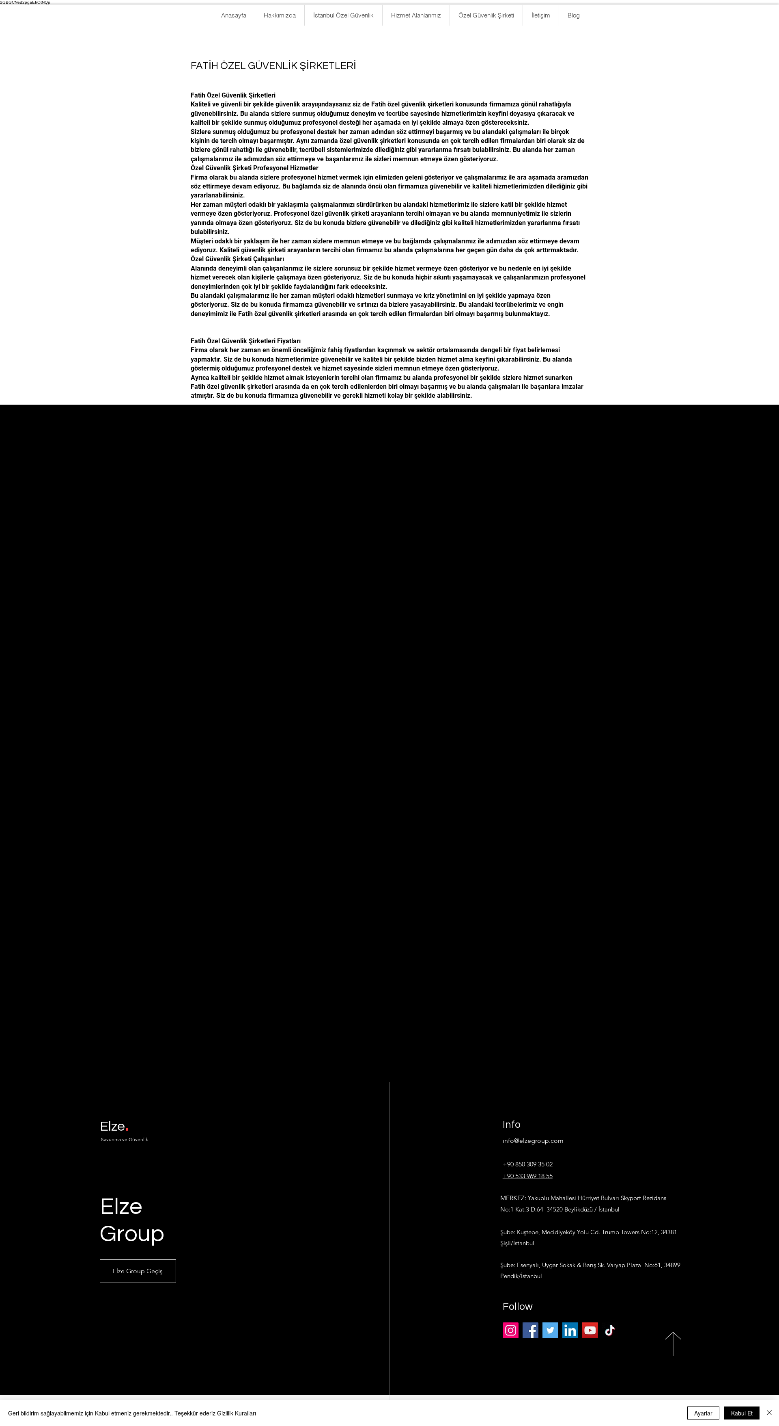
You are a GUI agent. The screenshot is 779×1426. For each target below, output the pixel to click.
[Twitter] (550, 1330)
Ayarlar (703, 1413)
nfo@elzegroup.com (534, 1140)
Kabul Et (742, 1413)
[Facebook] (530, 1330)
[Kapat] (769, 1412)
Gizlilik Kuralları (236, 1413)
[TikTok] (610, 1330)
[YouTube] (590, 1330)
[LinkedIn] (570, 1330)
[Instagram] (511, 1330)
